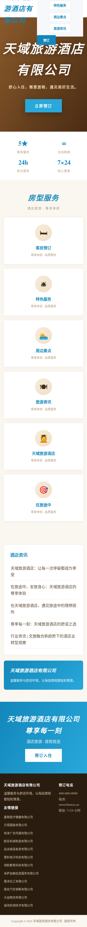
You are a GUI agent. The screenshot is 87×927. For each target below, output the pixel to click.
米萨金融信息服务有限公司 (21, 873)
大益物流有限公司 (15, 897)
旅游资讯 (60, 28)
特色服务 (60, 5)
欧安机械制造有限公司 (18, 841)
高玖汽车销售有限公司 (18, 889)
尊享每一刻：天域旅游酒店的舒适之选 (43, 623)
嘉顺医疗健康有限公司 (18, 817)
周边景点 (60, 16)
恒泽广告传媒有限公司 (18, 833)
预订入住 (43, 755)
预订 (46, 40)
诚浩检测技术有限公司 (18, 905)
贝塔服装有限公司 (15, 825)
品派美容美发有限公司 (18, 849)
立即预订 (43, 106)
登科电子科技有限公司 (18, 857)
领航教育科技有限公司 (18, 865)
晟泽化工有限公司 (15, 881)
